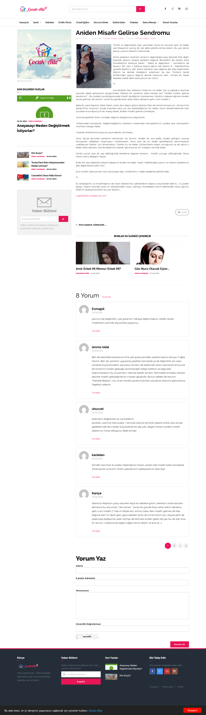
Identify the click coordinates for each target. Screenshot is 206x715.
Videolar (134, 22)
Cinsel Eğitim (82, 22)
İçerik (36, 22)
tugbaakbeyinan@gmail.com (91, 195)
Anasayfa (24, 22)
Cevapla (96, 330)
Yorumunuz (82, 590)
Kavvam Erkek (101, 22)
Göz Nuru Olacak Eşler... (152, 269)
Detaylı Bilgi (95, 710)
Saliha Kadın (119, 22)
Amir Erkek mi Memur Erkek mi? (98, 269)
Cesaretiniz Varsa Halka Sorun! (46, 175)
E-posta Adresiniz (85, 578)
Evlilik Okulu (65, 22)
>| (186, 545)
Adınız (79, 565)
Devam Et (179, 644)
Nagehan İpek (82, 273)
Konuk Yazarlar (170, 22)
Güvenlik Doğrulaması (88, 624)
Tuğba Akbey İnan (113, 38)
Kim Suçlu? (37, 153)
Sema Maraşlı (150, 22)
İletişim (180, 687)
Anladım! (192, 710)
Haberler (49, 22)
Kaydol (81, 681)
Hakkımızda (167, 687)
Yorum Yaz (106, 297)
